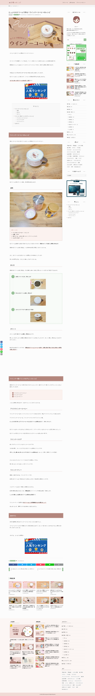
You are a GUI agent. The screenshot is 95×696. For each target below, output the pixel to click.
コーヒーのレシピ (23, 14)
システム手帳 (80, 145)
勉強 (70, 109)
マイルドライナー (70, 158)
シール (80, 158)
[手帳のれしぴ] (15, 2)
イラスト (73, 147)
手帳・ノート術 (72, 104)
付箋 (76, 158)
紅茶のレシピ (69, 160)
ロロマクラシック (76, 154)
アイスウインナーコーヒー (22, 118)
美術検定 (71, 119)
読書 (79, 162)
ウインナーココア (20, 119)
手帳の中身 (69, 145)
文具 (70, 106)
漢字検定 (71, 122)
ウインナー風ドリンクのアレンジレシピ (24, 116)
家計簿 (78, 152)
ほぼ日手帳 (69, 154)
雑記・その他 (71, 137)
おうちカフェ (16, 14)
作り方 (18, 112)
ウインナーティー (20, 121)
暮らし (70, 132)
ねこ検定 (71, 129)
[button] (13, 565)
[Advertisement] (36, 361)
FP (70, 114)
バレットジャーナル (76, 149)
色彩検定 (71, 117)
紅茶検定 (71, 127)
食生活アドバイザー (73, 124)
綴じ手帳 (69, 147)
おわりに (17, 123)
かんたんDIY (69, 164)
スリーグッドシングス (71, 152)
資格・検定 (71, 112)
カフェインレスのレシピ (71, 162)
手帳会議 (74, 145)
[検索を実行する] (85, 39)
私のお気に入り (77, 166)
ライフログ (69, 149)
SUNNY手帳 (75, 156)
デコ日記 (78, 147)
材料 (18, 110)
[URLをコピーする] (58, 565)
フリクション (81, 156)
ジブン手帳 (69, 156)
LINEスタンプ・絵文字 (77, 164)
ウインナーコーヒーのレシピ (22, 109)
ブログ (68, 166)
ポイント (18, 114)
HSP (72, 166)
